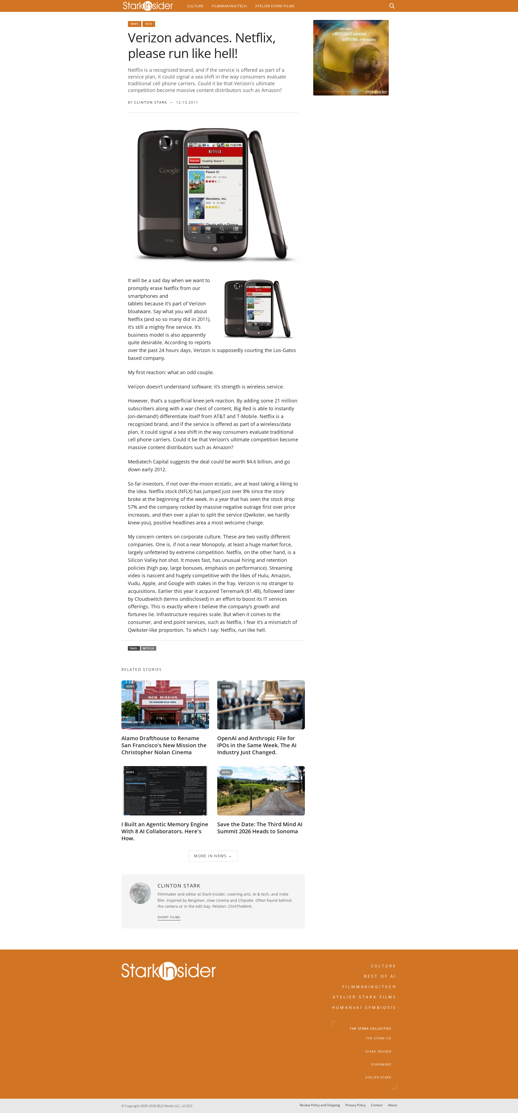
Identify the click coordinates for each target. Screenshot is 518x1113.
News (135, 24)
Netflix (148, 648)
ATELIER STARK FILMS (365, 996)
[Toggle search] (392, 6)
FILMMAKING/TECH (369, 986)
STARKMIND (381, 1064)
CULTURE (384, 965)
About (392, 1105)
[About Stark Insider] (351, 57)
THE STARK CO (378, 1038)
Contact (377, 1105)
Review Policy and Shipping (320, 1105)
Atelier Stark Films (275, 6)
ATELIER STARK (378, 1078)
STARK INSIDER (378, 1051)
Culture (195, 6)
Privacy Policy (355, 1105)
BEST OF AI (380, 976)
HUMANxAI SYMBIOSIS (364, 1007)
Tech (148, 24)
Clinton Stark (150, 102)
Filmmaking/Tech (229, 6)
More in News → (213, 855)
